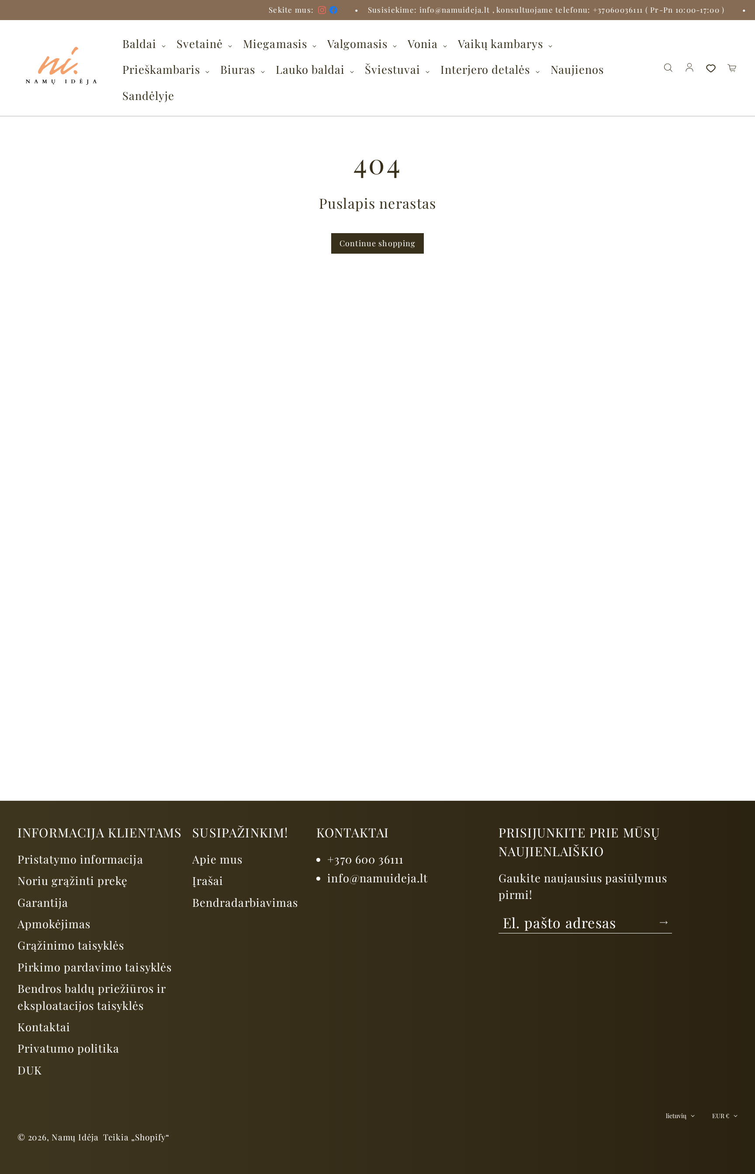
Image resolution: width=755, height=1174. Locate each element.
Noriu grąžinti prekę (72, 880)
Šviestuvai (394, 69)
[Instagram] (277, 10)
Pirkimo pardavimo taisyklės (94, 966)
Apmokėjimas (53, 923)
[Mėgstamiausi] (711, 68)
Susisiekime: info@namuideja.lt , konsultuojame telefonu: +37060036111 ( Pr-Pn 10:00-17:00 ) (502, 9)
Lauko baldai (312, 69)
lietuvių (676, 1116)
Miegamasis (276, 43)
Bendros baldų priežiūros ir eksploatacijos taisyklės (91, 996)
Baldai (140, 43)
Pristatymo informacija (80, 858)
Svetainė (201, 43)
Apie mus (217, 858)
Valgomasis (359, 43)
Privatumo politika (68, 1047)
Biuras (239, 69)
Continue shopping (377, 243)
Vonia (424, 43)
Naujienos (577, 69)
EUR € (720, 1116)
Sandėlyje (148, 95)
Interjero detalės (486, 69)
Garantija (42, 902)
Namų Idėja (75, 1137)
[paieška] (668, 68)
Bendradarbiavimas (245, 902)
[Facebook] (288, 10)
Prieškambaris (162, 69)
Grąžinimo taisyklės (70, 944)
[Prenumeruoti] (664, 922)
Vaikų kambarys (502, 43)
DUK (29, 1069)
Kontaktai (43, 1026)
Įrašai (207, 880)
